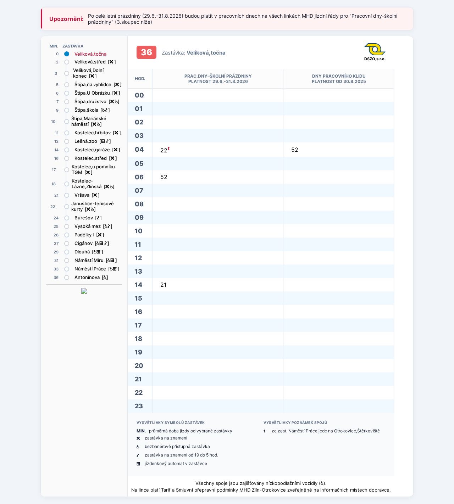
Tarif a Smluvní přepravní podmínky (199, 490)
